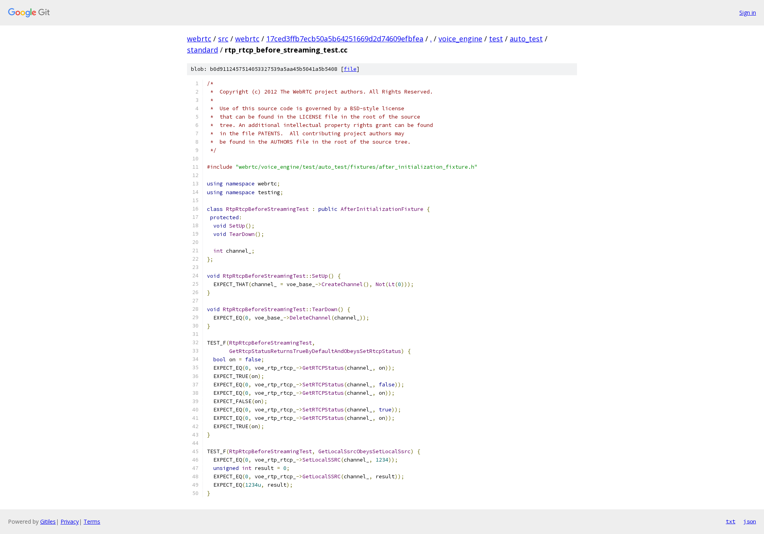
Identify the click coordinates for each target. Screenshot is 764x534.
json (749, 521)
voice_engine (460, 38)
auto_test (526, 38)
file (350, 69)
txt (730, 521)
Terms (92, 521)
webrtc (199, 38)
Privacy (69, 521)
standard (202, 50)
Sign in (747, 12)
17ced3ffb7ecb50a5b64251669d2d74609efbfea (344, 38)
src (223, 38)
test (496, 38)
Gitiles (48, 521)
